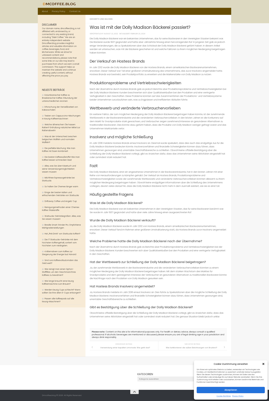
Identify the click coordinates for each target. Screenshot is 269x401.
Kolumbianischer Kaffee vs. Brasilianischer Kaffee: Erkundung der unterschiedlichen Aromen (59, 98)
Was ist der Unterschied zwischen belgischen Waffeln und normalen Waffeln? (59, 139)
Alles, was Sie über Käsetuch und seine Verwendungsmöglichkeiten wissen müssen (59, 169)
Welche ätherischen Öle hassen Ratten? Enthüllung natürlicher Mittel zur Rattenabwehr (61, 127)
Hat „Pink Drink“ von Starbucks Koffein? (62, 233)
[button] (263, 364)
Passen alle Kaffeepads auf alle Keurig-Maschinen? (58, 300)
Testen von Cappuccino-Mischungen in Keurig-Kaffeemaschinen (61, 117)
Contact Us (74, 11)
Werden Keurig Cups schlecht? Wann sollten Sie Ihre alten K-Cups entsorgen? (61, 291)
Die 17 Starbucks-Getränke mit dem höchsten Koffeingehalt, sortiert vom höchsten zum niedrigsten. (60, 242)
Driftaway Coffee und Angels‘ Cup (61, 201)
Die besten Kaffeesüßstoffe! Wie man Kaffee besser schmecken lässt (61, 158)
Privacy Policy (238, 396)
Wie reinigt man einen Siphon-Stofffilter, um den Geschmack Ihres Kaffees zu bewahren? (59, 272)
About (45, 11)
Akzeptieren (230, 389)
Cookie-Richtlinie (224, 396)
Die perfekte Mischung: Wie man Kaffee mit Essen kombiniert (58, 150)
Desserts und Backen (101, 19)
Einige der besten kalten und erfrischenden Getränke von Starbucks (60, 194)
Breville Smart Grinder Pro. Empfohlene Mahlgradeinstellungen (61, 226)
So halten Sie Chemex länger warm (61, 186)
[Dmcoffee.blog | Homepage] (59, 4)
